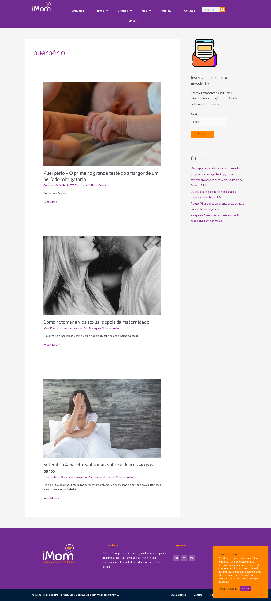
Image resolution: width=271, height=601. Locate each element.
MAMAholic (61, 185)
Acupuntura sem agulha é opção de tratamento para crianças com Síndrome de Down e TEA (217, 180)
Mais (131, 21)
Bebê (100, 10)
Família (166, 10)
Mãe (144, 10)
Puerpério (56, 328)
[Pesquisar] (222, 9)
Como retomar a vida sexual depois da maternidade (96, 322)
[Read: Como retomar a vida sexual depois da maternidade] (102, 275)
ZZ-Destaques (79, 185)
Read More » (51, 201)
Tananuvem (110, 595)
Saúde (111, 477)
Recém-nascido (72, 328)
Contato (198, 595)
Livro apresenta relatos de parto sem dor (216, 168)
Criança (122, 10)
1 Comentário (51, 477)
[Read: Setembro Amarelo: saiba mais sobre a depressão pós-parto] (102, 417)
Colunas (189, 10)
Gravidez (78, 10)
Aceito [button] (245, 588)
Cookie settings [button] (228, 588)
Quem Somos (178, 595)
